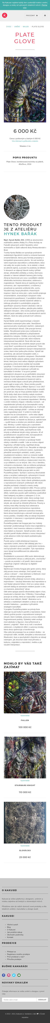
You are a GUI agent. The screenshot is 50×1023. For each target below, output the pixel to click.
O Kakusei (11, 930)
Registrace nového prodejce (18, 954)
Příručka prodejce (14, 959)
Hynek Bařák (20, 233)
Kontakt (10, 937)
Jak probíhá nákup (14, 932)
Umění (17, 27)
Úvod (8, 27)
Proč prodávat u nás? (15, 957)
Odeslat (42, 1000)
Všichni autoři (12, 925)
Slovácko (25, 850)
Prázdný (31, 15)
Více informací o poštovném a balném (25, 141)
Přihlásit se (11, 952)
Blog (9, 927)
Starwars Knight (25, 785)
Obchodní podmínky (15, 935)
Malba (26, 27)
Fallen (25, 720)
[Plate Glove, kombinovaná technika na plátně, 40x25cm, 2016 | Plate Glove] (25, 89)
